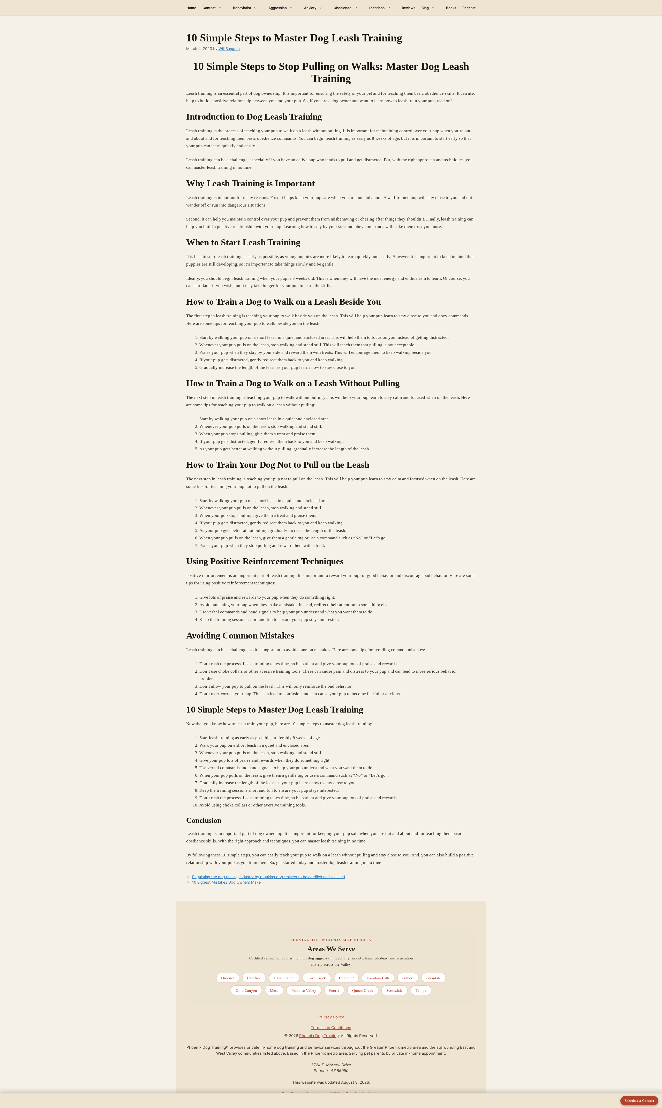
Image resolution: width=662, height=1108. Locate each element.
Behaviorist (242, 8)
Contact (209, 8)
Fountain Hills (378, 977)
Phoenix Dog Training (319, 1035)
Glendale (433, 977)
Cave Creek (316, 977)
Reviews (408, 8)
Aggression (277, 8)
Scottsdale (394, 990)
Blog (425, 8)
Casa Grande (284, 977)
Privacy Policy (331, 1017)
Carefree (254, 977)
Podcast (469, 8)
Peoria (334, 990)
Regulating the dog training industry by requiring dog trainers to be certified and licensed (268, 877)
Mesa (274, 990)
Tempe (421, 990)
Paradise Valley (303, 990)
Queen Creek (362, 990)
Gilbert (407, 977)
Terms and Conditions (331, 1027)
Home (191, 8)
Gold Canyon (246, 990)
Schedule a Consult (639, 1101)
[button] (221, 8)
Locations (377, 8)
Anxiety (310, 8)
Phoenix (227, 977)
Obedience (342, 8)
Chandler (346, 977)
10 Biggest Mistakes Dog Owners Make (226, 882)
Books (451, 8)
